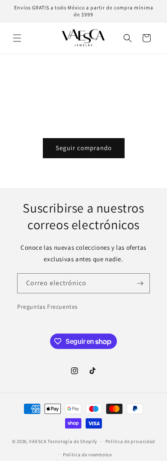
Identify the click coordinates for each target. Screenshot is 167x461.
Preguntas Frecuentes (47, 306)
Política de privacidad (130, 441)
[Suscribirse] (140, 283)
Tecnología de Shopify (72, 441)
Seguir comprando (84, 148)
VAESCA (37, 441)
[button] (17, 38)
